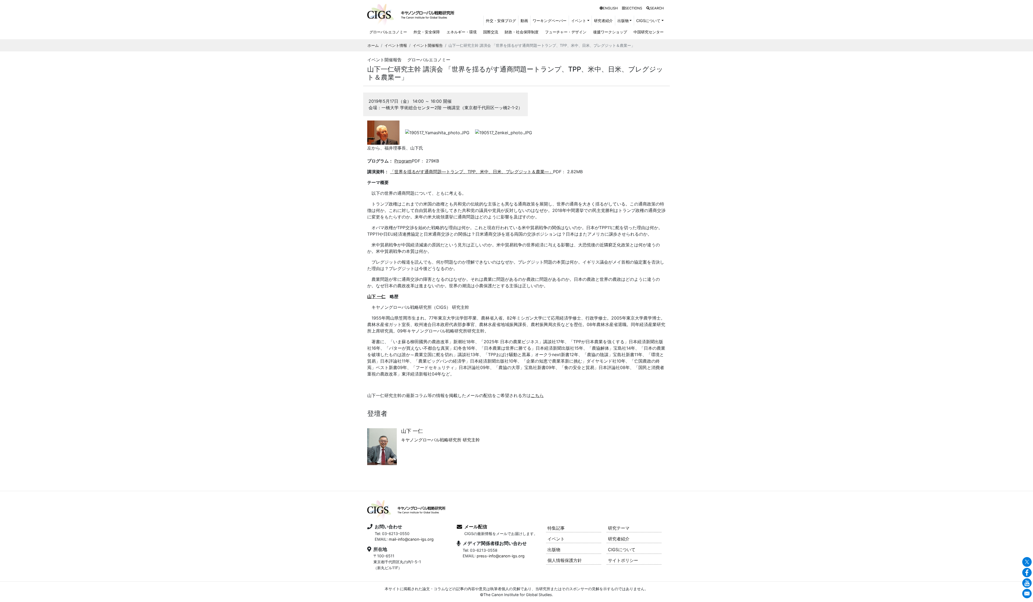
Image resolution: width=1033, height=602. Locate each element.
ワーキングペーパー (550, 20)
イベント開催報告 (428, 45)
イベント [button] (578, 20)
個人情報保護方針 (564, 560)
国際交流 (490, 32)
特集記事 (556, 528)
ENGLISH (610, 8)
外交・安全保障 (426, 32)
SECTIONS (633, 8)
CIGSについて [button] (648, 20)
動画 (524, 20)
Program (403, 161)
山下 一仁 (376, 296)
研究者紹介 (603, 20)
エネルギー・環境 (462, 32)
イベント (556, 538)
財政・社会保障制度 (522, 32)
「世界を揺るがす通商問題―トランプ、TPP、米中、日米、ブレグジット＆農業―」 (471, 171)
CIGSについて (621, 549)
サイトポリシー (623, 560)
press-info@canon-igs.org (501, 556)
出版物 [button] (623, 20)
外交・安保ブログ (501, 20)
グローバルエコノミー (388, 32)
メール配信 (475, 526)
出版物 (553, 549)
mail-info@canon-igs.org (411, 539)
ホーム (373, 45)
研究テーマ (618, 528)
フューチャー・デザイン (565, 32)
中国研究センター (649, 32)
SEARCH (657, 8)
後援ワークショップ (610, 32)
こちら (537, 395)
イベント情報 (395, 45)
